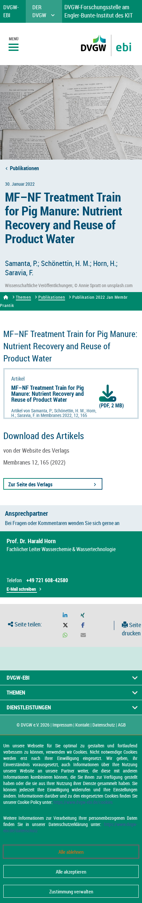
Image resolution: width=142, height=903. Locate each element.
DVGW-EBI (18, 677)
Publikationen (24, 168)
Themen (23, 297)
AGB (122, 725)
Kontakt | (83, 725)
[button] (65, 615)
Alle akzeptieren (71, 871)
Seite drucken (131, 629)
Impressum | (63, 725)
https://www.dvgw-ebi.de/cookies (83, 802)
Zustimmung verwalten (71, 891)
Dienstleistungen (29, 707)
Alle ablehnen (71, 851)
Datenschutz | (104, 725)
